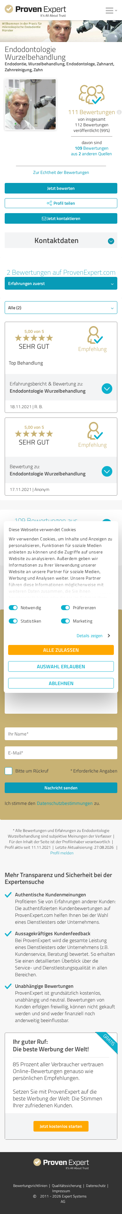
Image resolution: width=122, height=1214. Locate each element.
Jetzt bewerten (61, 188)
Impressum (61, 1190)
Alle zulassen (61, 649)
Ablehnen (61, 683)
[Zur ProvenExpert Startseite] (35, 12)
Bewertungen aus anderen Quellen (91, 150)
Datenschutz (95, 1185)
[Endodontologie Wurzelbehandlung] (30, 104)
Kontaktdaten (56, 240)
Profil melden (62, 853)
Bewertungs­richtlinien (30, 1185)
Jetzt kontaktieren (63, 218)
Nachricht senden (61, 788)
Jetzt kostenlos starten (61, 1126)
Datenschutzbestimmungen (65, 803)
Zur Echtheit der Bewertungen (61, 172)
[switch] (65, 607)
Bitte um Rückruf (31, 771)
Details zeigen (90, 635)
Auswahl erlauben (61, 666)
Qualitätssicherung (66, 1185)
